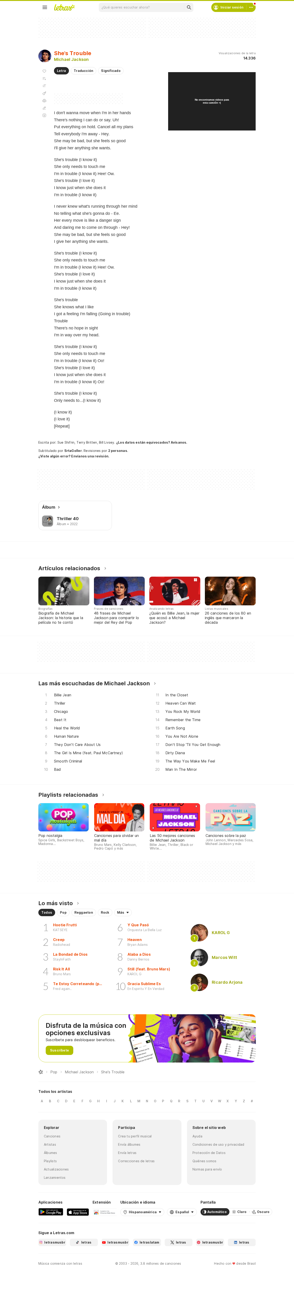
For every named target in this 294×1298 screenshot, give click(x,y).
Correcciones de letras (136, 1161)
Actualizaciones (56, 1169)
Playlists (50, 1161)
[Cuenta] (251, 7)
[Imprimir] (44, 100)
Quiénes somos (204, 1161)
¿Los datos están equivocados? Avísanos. (151, 442)
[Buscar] (188, 7)
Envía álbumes (129, 1144)
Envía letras (127, 1153)
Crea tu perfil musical (135, 1136)
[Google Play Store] (50, 1212)
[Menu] (44, 7)
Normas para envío (207, 1169)
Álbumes (50, 1153)
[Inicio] (40, 1072)
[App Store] (78, 1212)
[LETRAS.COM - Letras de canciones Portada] (64, 7)
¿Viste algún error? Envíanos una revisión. (73, 456)
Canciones (52, 1136)
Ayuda (197, 1136)
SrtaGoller (73, 451)
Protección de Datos (209, 1153)
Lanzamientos (55, 1177)
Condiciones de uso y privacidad (218, 1144)
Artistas (50, 1144)
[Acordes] (44, 93)
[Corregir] (44, 108)
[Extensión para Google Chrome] (105, 1212)
